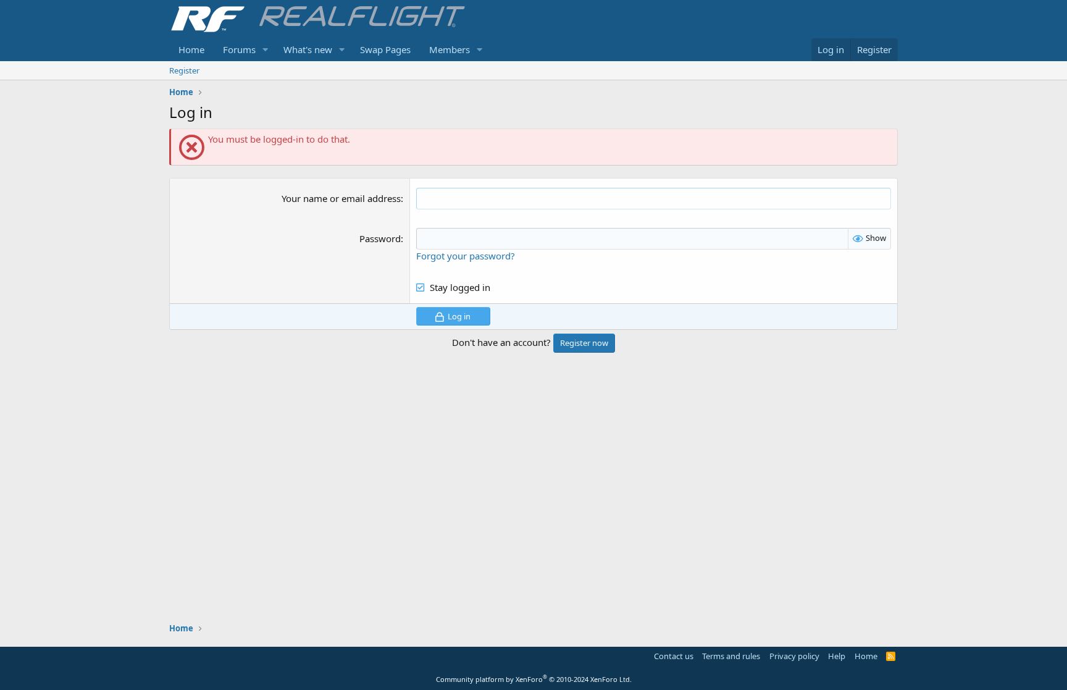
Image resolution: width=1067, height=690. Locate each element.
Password (380, 238)
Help (836, 656)
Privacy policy (794, 656)
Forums (239, 49)
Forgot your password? (465, 256)
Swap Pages (385, 49)
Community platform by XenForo (534, 679)
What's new (307, 49)
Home (191, 49)
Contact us (673, 656)
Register (184, 70)
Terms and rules (731, 656)
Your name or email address (341, 198)
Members (449, 49)
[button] (265, 49)
